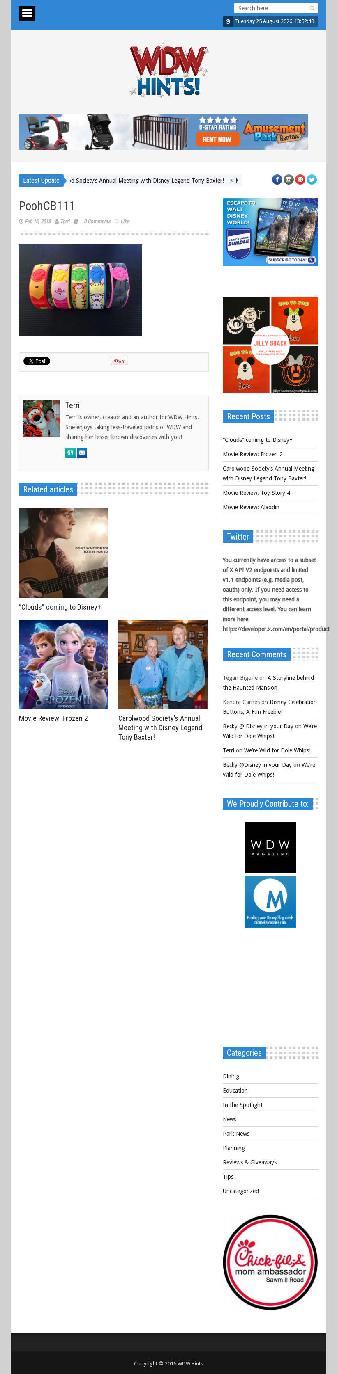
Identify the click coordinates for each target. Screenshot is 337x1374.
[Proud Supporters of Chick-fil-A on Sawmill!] (270, 1308)
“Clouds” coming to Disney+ (60, 607)
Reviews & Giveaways (250, 1162)
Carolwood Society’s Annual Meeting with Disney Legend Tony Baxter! (111, 180)
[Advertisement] (270, 991)
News (229, 1119)
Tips (228, 1176)
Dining (231, 1076)
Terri (64, 221)
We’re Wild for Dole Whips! (277, 750)
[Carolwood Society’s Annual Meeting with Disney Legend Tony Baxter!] (165, 665)
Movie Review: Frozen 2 (53, 718)
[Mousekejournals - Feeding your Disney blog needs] (270, 925)
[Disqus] (114, 858)
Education (235, 1090)
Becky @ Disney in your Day (258, 726)
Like (124, 221)
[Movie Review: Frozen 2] (65, 665)
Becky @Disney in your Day (257, 764)
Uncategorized (241, 1191)
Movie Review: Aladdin (251, 507)
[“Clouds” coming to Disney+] (65, 553)
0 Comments (97, 221)
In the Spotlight (243, 1105)
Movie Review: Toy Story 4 (256, 492)
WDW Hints (190, 1363)
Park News (236, 1133)
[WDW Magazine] (270, 871)
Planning (234, 1148)
